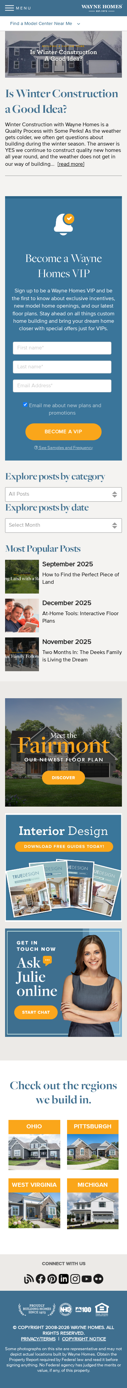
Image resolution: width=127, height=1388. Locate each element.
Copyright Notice (84, 1339)
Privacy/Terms (38, 1339)
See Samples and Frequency (65, 448)
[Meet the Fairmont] (63, 805)
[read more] (71, 164)
